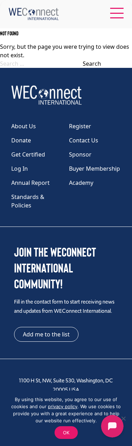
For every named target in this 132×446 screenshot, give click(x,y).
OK (66, 432)
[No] (123, 418)
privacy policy (62, 406)
